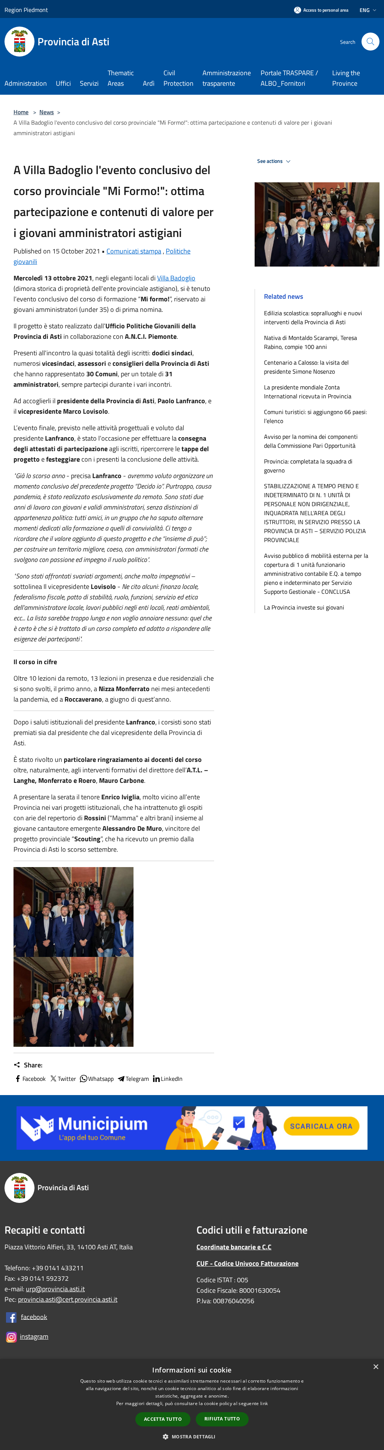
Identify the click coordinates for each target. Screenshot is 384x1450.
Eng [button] (365, 10)
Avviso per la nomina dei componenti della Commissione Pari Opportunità (311, 441)
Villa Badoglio (176, 278)
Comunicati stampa (133, 251)
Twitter (67, 1078)
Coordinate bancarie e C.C (234, 1247)
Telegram (137, 1078)
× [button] (375, 1367)
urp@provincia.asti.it (55, 1289)
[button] (191, 1436)
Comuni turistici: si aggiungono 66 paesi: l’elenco (315, 416)
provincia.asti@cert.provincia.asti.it (67, 1299)
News (46, 111)
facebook (34, 1316)
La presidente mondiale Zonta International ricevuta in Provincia (307, 392)
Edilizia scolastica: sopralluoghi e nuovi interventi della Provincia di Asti (313, 317)
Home (21, 111)
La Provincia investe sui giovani (304, 607)
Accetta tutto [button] (163, 1419)
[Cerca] (371, 42)
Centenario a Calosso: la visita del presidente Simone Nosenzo (306, 367)
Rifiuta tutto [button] (222, 1419)
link (264, 1403)
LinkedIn (172, 1078)
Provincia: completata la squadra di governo (308, 466)
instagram (34, 1336)
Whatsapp (101, 1078)
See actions (270, 161)
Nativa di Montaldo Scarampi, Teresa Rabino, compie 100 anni (310, 342)
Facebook (34, 1078)
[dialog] (192, 1404)
